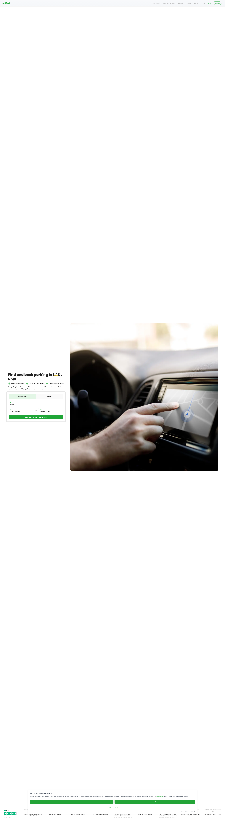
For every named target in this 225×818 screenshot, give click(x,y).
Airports (188, 3)
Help (203, 3)
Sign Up (217, 3)
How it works (156, 3)
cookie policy (159, 797)
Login (209, 3)
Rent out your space (169, 3)
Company (197, 3)
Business (180, 3)
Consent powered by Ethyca (187, 811)
